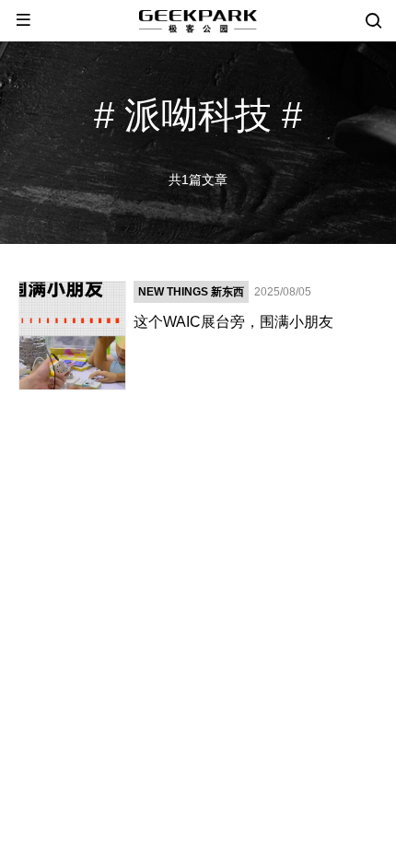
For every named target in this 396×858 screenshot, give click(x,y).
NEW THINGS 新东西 (191, 291)
